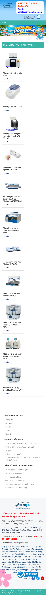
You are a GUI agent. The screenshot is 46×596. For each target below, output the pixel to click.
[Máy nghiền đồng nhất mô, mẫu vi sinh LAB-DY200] (13, 123)
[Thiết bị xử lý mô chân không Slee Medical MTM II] (13, 312)
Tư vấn (8, 427)
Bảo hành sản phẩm (13, 477)
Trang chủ (9, 420)
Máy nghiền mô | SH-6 (12, 107)
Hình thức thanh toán (13, 473)
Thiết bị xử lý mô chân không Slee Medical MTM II (12, 324)
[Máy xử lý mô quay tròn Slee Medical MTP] (13, 375)
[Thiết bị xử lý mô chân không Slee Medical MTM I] (13, 344)
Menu (6, 23)
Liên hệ (8, 434)
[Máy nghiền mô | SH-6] (13, 92)
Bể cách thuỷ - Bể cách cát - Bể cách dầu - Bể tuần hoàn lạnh (23, 459)
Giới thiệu (9, 423)
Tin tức (8, 430)
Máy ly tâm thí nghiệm (13, 454)
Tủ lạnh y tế (9, 451)
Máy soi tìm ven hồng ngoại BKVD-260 (12, 168)
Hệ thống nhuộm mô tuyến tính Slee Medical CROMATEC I (12, 198)
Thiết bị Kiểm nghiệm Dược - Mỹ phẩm (20, 447)
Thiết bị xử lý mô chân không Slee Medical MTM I (12, 356)
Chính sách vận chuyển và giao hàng (19, 484)
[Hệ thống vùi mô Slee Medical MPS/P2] (13, 249)
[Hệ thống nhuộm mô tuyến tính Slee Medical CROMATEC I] (13, 186)
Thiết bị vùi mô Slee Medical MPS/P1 (11, 294)
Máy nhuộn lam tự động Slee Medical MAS (11, 230)
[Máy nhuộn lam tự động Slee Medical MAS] (13, 218)
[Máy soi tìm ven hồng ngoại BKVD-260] (13, 155)
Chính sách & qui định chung (16, 488)
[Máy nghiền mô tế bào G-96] (13, 60)
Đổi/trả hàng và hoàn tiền (15, 480)
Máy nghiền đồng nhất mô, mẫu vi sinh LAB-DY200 (12, 135)
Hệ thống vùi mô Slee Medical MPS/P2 (12, 263)
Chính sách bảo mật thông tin (16, 470)
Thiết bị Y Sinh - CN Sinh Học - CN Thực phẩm (23, 444)
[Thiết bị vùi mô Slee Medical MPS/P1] (13, 281)
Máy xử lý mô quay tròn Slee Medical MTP (13, 389)
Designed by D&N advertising (11, 593)
